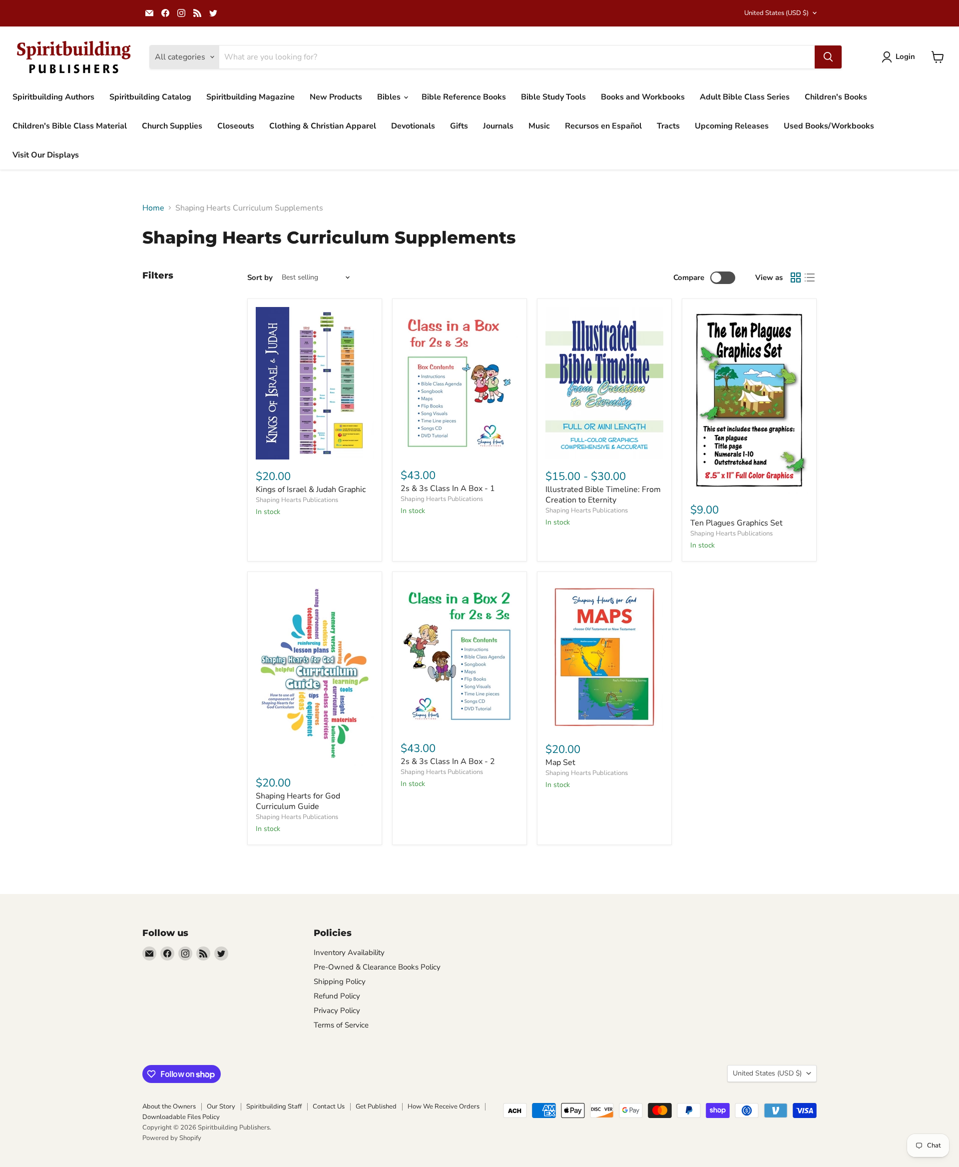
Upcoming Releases (732, 126)
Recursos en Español (603, 126)
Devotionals (413, 126)
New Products (336, 97)
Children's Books (836, 97)
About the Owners (169, 1106)
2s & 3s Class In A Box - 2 (448, 761)
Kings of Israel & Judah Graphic (311, 489)
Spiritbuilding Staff (274, 1106)
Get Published (376, 1106)
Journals (498, 126)
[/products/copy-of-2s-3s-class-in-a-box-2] (459, 656)
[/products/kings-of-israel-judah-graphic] (315, 383)
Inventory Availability (349, 953)
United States (776, 13)
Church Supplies (172, 126)
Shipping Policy (340, 981)
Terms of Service (341, 1025)
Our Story (221, 1106)
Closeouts (235, 126)
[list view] (810, 277)
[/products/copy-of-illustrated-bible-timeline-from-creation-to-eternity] (604, 656)
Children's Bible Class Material (69, 126)
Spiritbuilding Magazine (250, 97)
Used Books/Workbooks (829, 126)
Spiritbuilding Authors (53, 97)
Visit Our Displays (45, 155)
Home (153, 208)
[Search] (828, 57)
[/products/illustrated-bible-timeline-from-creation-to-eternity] (604, 383)
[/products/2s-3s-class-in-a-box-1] (459, 382)
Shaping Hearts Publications (297, 500)
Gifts (459, 126)
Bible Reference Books (464, 97)
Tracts (668, 126)
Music (539, 126)
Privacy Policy (337, 1011)
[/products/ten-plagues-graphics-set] (749, 400)
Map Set (560, 762)
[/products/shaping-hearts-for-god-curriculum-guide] (315, 673)
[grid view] (796, 277)
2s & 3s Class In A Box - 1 (448, 488)
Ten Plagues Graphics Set (736, 523)
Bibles (390, 97)
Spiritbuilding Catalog (150, 97)
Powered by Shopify (171, 1138)
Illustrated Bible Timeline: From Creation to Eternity (603, 495)
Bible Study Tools (553, 97)
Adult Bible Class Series (745, 97)
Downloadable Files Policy (181, 1117)
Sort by (260, 278)
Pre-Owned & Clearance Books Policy (377, 967)
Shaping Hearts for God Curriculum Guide (298, 801)
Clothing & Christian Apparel (322, 126)
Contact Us (329, 1106)
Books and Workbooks (643, 97)
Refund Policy (337, 996)
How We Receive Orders (444, 1106)
